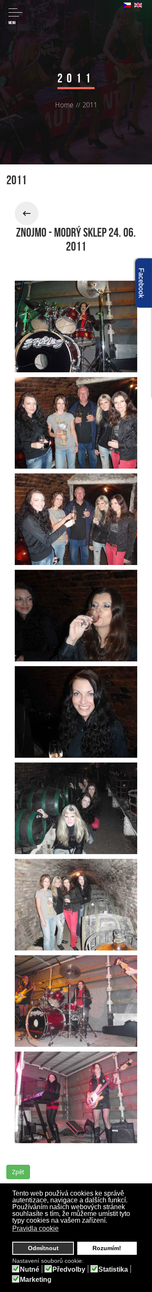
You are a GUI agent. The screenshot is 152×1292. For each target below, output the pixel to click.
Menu (12, 22)
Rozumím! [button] (106, 1248)
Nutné (29, 1269)
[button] (64, 1229)
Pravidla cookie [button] (35, 1228)
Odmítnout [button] (43, 1248)
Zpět (18, 1172)
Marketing (36, 1279)
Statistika (113, 1269)
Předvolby (68, 1269)
